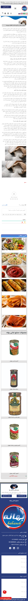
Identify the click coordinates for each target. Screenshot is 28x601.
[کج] (5, 214)
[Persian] (27, 13)
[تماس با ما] (4, 592)
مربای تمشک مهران (14, 389)
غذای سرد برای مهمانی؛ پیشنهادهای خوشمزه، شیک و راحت (14, 585)
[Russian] (19, 13)
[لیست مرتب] (10, 214)
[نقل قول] (14, 214)
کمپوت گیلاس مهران (14, 473)
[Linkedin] (8, 13)
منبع (25, 182)
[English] (22, 13)
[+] (20, 214)
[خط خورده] (8, 214)
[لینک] (17, 214)
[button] (15, 8)
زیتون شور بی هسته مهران (14, 417)
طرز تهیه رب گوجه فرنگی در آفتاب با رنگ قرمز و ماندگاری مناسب (15, 589)
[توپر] (3, 214)
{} (18, 214)
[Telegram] (5, 13)
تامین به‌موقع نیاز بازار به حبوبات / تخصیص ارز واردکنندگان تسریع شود (15, 570)
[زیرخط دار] (7, 214)
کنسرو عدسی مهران (14, 361)
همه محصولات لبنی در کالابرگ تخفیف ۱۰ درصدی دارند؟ (15, 556)
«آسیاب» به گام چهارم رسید (20, 561)
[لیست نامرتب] (12, 214)
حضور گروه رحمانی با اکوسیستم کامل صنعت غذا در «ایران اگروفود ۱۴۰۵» (15, 565)
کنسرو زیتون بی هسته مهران (14, 445)
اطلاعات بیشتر (14, 358)
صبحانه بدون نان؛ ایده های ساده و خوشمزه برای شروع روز (14, 580)
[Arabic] (24, 13)
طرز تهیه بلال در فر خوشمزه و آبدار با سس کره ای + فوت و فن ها (14, 594)
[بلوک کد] (15, 214)
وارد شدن (4, 205)
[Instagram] (11, 13)
